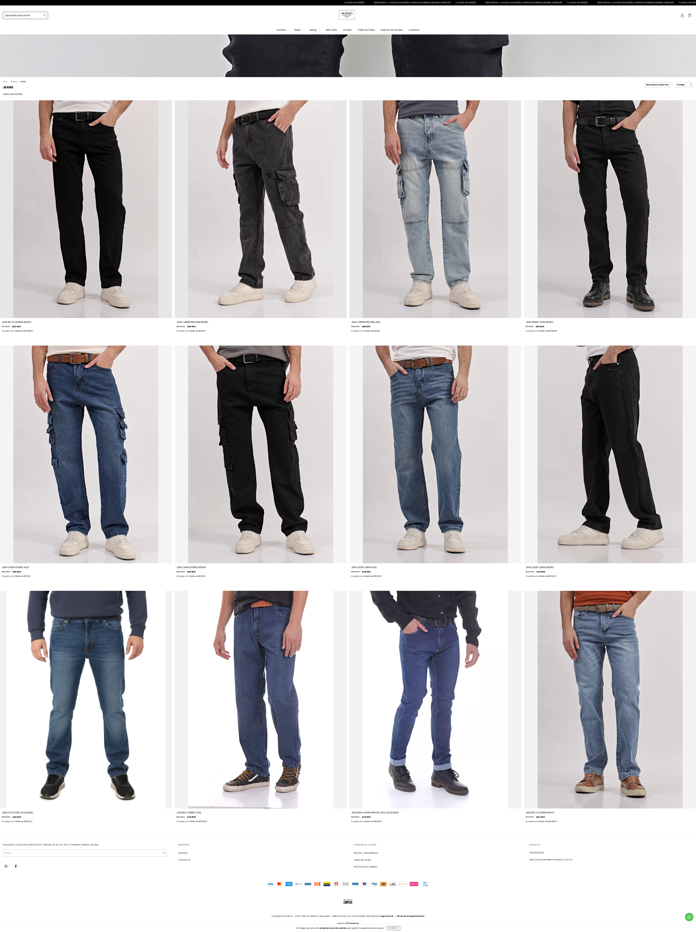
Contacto (414, 29)
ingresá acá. (387, 916)
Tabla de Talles (366, 29)
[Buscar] (45, 15)
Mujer (298, 29)
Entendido (393, 928)
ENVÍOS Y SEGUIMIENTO (366, 853)
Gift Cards (331, 29)
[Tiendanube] (348, 923)
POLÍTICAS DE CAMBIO (365, 866)
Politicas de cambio (392, 29)
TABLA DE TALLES (362, 859)
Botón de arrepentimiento (410, 916)
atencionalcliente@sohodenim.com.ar (550, 859)
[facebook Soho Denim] (16, 866)
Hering (313, 29)
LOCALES (182, 853)
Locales (347, 29)
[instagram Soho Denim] (6, 866)
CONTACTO (184, 859)
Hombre (281, 29)
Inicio (5, 81)
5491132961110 (536, 852)
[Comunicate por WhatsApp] (689, 917)
